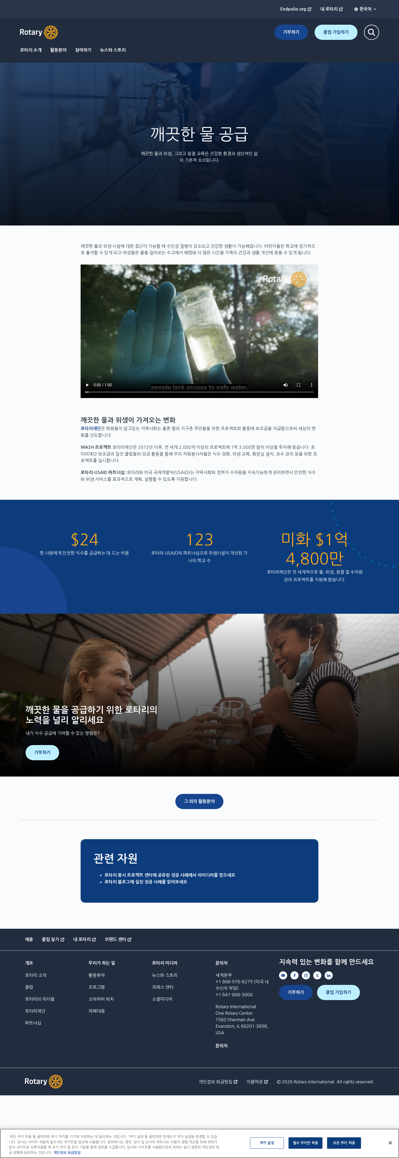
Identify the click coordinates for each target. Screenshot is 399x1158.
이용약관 (254, 1082)
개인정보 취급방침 (215, 1082)
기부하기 (291, 32)
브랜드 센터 (115, 939)
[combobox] (365, 9)
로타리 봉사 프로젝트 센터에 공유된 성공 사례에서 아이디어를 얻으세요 (169, 875)
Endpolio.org (293, 9)
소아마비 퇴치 (101, 999)
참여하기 (83, 50)
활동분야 (58, 50)
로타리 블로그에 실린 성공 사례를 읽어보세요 (145, 882)
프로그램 (96, 987)
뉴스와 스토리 (113, 50)
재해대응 (96, 1011)
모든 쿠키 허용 (344, 1143)
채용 (29, 939)
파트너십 (33, 1023)
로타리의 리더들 (40, 999)
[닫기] (390, 1143)
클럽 (29, 987)
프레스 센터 (162, 987)
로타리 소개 (31, 50)
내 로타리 (329, 9)
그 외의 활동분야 (199, 801)
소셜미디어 (162, 999)
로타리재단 (91, 429)
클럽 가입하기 (336, 32)
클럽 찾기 (50, 939)
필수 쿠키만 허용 (305, 1143)
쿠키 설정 (267, 1143)
